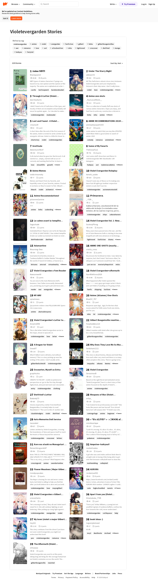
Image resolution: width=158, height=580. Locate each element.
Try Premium (129, 4)
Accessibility (85, 577)
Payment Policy (72, 577)
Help (93, 577)
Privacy (61, 577)
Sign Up (151, 4)
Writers (88, 573)
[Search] (41, 4)
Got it (5, 18)
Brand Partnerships (102, 573)
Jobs (114, 573)
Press (120, 573)
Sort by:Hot (115, 63)
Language (79, 573)
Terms (53, 577)
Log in (144, 4)
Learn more (16, 18)
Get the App (68, 573)
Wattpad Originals (43, 573)
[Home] (5, 4)
